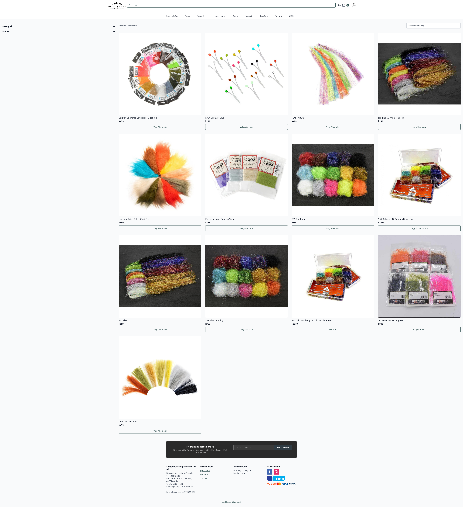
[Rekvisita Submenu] (284, 16)
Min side (204, 474)
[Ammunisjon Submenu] (227, 16)
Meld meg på (283, 447)
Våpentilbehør (202, 16)
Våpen (187, 16)
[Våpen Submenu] (192, 16)
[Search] (129, 5)
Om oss (203, 478)
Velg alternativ (160, 127)
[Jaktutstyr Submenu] (270, 16)
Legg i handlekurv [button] (419, 228)
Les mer (333, 329)
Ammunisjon (220, 16)
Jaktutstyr (264, 16)
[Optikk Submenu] (240, 16)
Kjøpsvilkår (205, 470)
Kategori (7, 26)
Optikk (235, 16)
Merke (5, 31)
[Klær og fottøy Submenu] (180, 16)
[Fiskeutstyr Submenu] (255, 16)
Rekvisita (278, 16)
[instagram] (276, 472)
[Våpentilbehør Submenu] (210, 16)
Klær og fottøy (172, 16)
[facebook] (269, 472)
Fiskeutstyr (249, 16)
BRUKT (291, 16)
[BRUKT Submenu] (296, 16)
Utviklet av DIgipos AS (232, 502)
